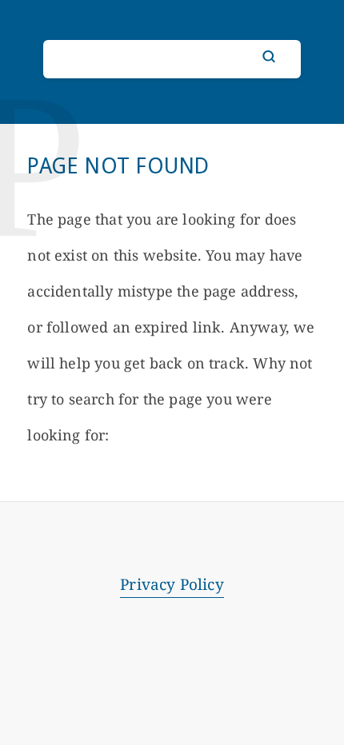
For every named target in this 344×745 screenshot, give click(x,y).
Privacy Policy (172, 584)
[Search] (269, 57)
